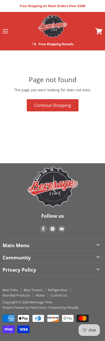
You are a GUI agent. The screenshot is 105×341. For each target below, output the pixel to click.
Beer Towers (33, 290)
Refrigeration (58, 290)
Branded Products (16, 295)
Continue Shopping (52, 105)
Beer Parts (10, 290)
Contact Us (58, 295)
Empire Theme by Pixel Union (25, 307)
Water (40, 295)
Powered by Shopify (63, 307)
